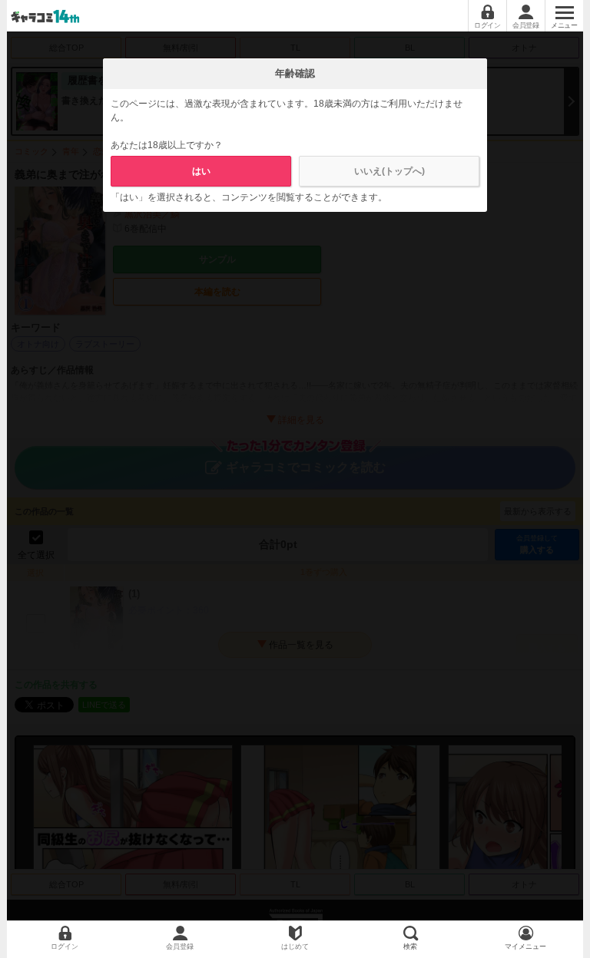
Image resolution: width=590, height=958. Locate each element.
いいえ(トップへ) (389, 171)
